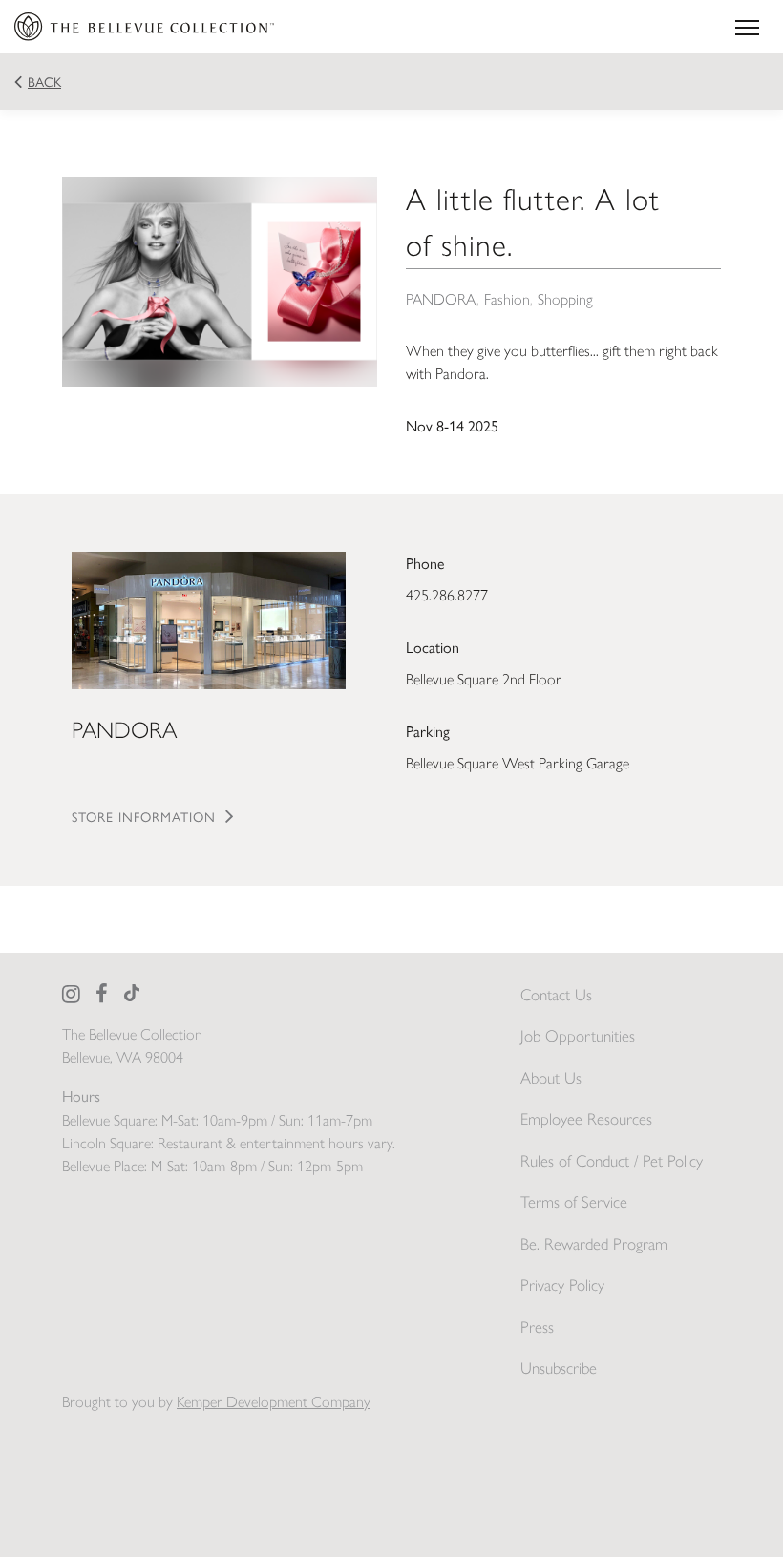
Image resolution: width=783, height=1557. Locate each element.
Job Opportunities (577, 1035)
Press (537, 1326)
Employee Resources (586, 1118)
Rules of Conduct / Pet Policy (611, 1160)
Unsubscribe (558, 1368)
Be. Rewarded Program (593, 1243)
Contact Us (556, 994)
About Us (551, 1077)
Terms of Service (573, 1201)
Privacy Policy (562, 1284)
